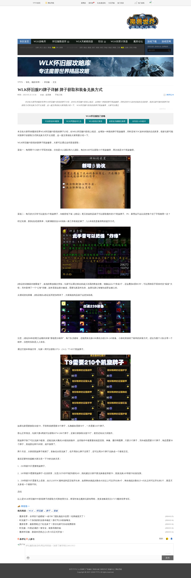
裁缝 (89, 47)
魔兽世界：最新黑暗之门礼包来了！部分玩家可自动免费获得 (47, 524)
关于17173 (73, 569)
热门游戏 (141, 3)
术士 (41, 47)
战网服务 (165, 46)
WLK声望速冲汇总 (73, 121)
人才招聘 (81, 569)
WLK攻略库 (40, 41)
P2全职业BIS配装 (52, 121)
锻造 (97, 47)
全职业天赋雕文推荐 (117, 121)
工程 (118, 47)
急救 (126, 47)
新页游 (91, 3)
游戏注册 (150, 46)
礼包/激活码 (101, 3)
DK (57, 47)
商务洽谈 (96, 569)
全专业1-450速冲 (139, 121)
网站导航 (51, 3)
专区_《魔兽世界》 (33, 82)
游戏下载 (152, 41)
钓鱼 (135, 47)
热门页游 (120, 3)
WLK (31, 511)
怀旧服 (40, 511)
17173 (20, 82)
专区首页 (24, 41)
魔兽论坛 (138, 41)
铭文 (122, 47)
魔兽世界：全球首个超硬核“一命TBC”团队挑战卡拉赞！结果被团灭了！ (52, 516)
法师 (37, 47)
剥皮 (106, 47)
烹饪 (131, 47)
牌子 (48, 511)
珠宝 (101, 47)
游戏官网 (166, 41)
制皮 (110, 47)
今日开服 (111, 3)
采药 (81, 47)
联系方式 (104, 569)
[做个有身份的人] (167, 539)
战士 (45, 47)
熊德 (49, 47)
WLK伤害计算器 (119, 41)
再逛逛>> (25, 506)
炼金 (85, 47)
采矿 (93, 47)
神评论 (169, 95)
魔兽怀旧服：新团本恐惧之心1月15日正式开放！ (41, 532)
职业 (102, 41)
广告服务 (88, 569)
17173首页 (36, 3)
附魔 (114, 47)
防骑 (61, 47)
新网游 (83, 3)
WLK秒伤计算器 (95, 121)
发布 (168, 558)
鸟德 (53, 47)
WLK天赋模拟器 (84, 41)
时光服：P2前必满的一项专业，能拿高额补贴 (40, 528)
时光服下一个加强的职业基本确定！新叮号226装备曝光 (44, 520)
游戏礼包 (158, 46)
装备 (56, 511)
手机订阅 (58, 95)
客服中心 (111, 569)
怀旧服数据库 (61, 41)
